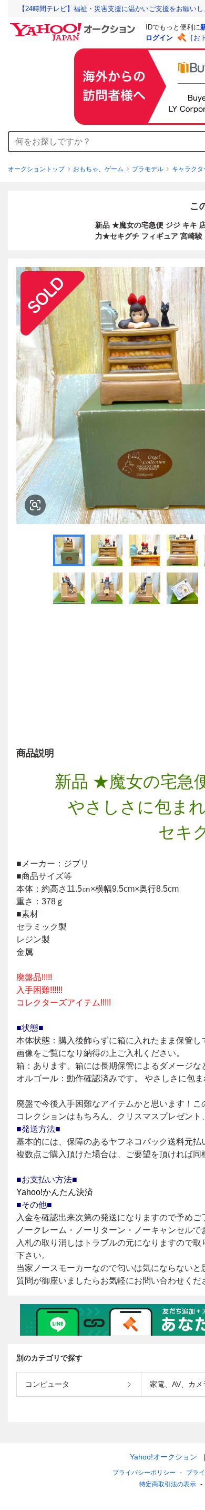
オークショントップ (36, 169)
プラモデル (147, 169)
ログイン (159, 38)
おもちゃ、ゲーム (98, 169)
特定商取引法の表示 (167, 1484)
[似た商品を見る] (35, 505)
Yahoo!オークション (163, 1457)
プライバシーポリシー (144, 1472)
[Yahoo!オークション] (74, 26)
